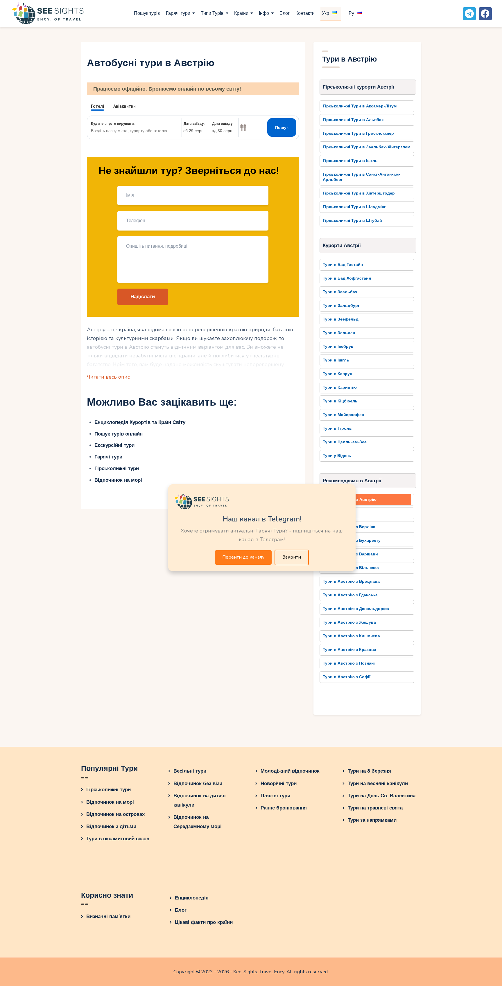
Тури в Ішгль (336, 360)
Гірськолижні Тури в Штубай (352, 220)
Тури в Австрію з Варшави (350, 554)
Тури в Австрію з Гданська (350, 595)
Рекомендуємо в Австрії (352, 480)
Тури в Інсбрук (338, 346)
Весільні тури (189, 771)
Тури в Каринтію (340, 387)
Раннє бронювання (284, 808)
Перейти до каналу (243, 557)
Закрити (291, 557)
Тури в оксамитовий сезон (117, 838)
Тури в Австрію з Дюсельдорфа (356, 608)
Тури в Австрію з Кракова (349, 649)
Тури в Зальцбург (341, 305)
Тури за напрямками (372, 820)
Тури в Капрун (337, 373)
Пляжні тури (275, 795)
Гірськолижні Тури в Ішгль (350, 160)
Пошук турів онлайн (118, 434)
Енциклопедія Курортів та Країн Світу (139, 422)
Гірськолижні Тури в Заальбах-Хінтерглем (366, 147)
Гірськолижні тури (116, 468)
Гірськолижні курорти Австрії (358, 87)
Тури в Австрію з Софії (346, 676)
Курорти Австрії (342, 245)
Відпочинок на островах (115, 814)
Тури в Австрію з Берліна (349, 526)
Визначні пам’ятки (108, 916)
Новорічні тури (279, 783)
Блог (181, 910)
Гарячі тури (108, 457)
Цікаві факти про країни (204, 922)
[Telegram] (469, 13)
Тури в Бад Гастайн (343, 264)
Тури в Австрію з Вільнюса (351, 567)
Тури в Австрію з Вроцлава (351, 581)
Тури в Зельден (339, 332)
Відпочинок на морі (118, 480)
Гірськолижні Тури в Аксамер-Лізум (360, 106)
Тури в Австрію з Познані (349, 663)
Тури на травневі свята (375, 808)
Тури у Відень (337, 455)
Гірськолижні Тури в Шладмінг (354, 206)
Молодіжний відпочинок (290, 771)
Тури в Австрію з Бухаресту (352, 540)
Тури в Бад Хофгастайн (347, 278)
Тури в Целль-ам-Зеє (345, 442)
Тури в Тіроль (337, 428)
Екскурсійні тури (114, 445)
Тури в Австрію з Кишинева (351, 636)
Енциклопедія (192, 898)
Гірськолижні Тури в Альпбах (353, 119)
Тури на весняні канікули (378, 783)
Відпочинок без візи (197, 783)
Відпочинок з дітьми (111, 826)
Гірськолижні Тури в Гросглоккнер (358, 133)
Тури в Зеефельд (340, 319)
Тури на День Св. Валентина (381, 795)
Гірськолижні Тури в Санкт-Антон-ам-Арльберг (361, 177)
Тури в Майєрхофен (343, 414)
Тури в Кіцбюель (340, 401)
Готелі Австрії (337, 513)
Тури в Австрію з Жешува (349, 622)
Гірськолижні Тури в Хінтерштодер (359, 193)
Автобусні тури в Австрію (349, 499)
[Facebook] (485, 13)
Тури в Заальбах (340, 291)
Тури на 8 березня (369, 771)
